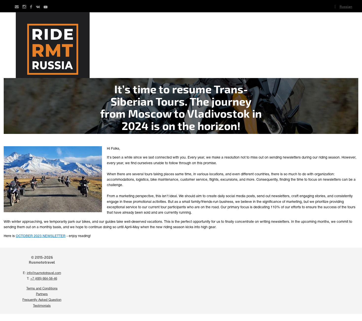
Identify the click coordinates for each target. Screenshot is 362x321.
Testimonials (42, 306)
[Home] (181, 45)
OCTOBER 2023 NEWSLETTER (41, 236)
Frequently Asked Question (41, 300)
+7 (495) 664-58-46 (43, 278)
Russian (346, 6)
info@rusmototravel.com (44, 273)
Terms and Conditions (42, 288)
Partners (42, 294)
